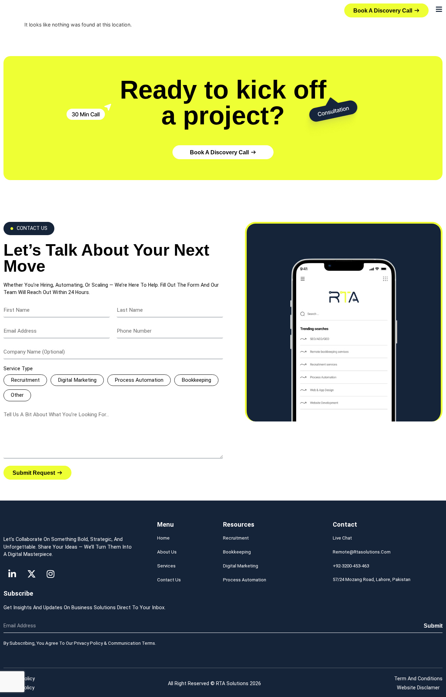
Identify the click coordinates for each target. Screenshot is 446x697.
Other (17, 395)
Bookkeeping (196, 380)
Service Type (18, 368)
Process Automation (139, 380)
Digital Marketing (77, 380)
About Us (167, 552)
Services (166, 565)
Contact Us (169, 579)
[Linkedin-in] (12, 574)
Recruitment (25, 380)
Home (163, 538)
